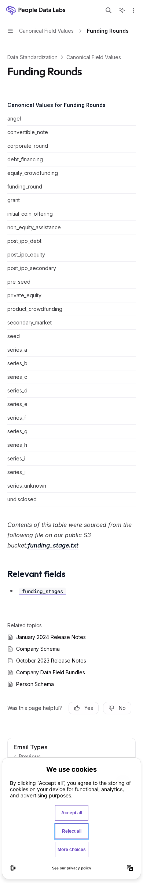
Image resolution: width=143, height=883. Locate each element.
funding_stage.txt (53, 545)
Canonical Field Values (93, 57)
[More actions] (133, 10)
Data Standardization (32, 57)
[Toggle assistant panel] (122, 10)
